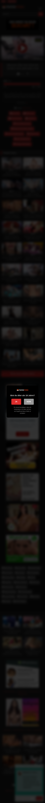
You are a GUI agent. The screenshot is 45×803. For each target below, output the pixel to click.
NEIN (29, 402)
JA (16, 402)
